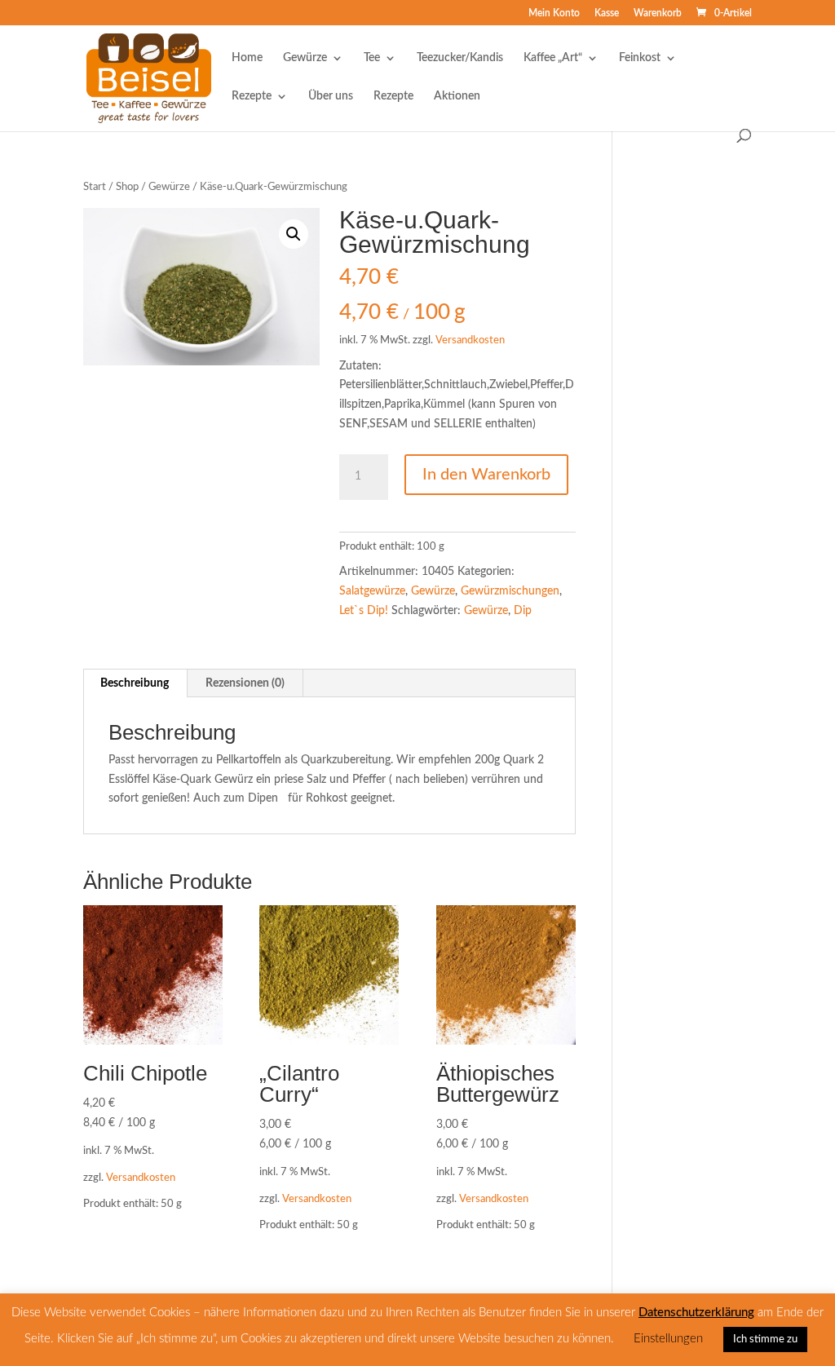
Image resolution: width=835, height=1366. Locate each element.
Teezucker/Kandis (460, 58)
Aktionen (457, 96)
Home (247, 58)
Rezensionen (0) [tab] (245, 683)
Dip (523, 611)
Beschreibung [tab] (134, 683)
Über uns (330, 96)
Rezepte (252, 96)
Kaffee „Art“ (553, 58)
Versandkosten (470, 340)
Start (94, 187)
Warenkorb (658, 13)
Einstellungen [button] (668, 1339)
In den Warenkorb (486, 474)
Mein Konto (554, 13)
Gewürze (305, 58)
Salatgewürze (372, 591)
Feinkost (639, 58)
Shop (127, 187)
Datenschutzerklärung (696, 1312)
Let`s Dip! (363, 611)
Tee (372, 58)
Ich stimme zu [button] (765, 1339)
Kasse (606, 13)
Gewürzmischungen (510, 591)
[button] (293, 234)
